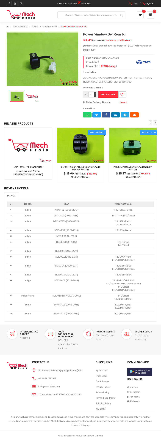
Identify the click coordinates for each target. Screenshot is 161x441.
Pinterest (134, 401)
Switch (35, 27)
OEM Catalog (108, 66)
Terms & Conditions (105, 398)
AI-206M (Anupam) (80, 177)
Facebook (135, 396)
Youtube (134, 387)
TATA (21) (11, 195)
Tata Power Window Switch (28, 167)
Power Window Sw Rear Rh (73, 27)
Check (123, 102)
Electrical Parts (20, 27)
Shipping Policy (103, 403)
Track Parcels (102, 381)
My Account (102, 370)
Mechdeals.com (59, 421)
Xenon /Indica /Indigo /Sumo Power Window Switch (80, 168)
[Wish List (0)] (140, 14)
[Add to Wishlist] (122, 94)
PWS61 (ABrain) (133, 177)
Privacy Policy (103, 387)
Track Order (101, 376)
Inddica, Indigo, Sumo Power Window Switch (133, 168)
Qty (86, 94)
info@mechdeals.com (49, 386)
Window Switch (49, 27)
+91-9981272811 (47, 378)
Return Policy (102, 392)
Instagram (135, 392)
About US (100, 409)
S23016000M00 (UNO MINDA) (28, 174)
